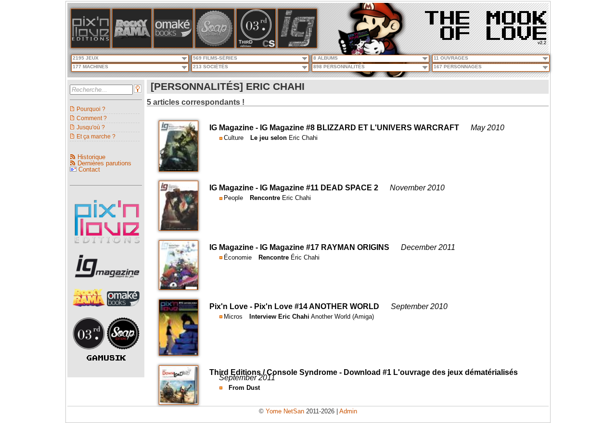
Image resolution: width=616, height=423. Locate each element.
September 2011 (247, 377)
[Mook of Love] (485, 22)
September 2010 (419, 306)
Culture (234, 137)
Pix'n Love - (231, 306)
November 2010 (417, 188)
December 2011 (428, 247)
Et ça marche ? (96, 136)
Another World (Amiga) (342, 316)
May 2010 (487, 128)
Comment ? (92, 118)
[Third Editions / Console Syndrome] (256, 46)
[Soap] (214, 46)
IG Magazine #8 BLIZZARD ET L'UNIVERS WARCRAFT (359, 128)
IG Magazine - (234, 128)
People (233, 197)
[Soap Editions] (123, 352)
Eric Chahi (303, 137)
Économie (238, 257)
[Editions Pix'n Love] (107, 246)
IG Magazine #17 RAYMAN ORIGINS (324, 247)
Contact (89, 169)
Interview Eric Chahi (279, 316)
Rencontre (265, 197)
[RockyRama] (90, 309)
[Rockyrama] (132, 46)
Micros (233, 316)
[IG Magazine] (297, 46)
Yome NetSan (285, 411)
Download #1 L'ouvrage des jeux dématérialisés (431, 372)
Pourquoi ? (91, 109)
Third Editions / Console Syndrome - (276, 372)
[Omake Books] (123, 309)
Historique (91, 157)
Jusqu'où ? (91, 127)
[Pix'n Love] (90, 46)
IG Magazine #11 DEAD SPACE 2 (319, 188)
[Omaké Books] (173, 46)
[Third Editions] (90, 352)
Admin (348, 411)
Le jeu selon (268, 137)
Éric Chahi (305, 257)
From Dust (244, 387)
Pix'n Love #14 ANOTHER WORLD (316, 306)
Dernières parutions (104, 163)
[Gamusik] (106, 358)
